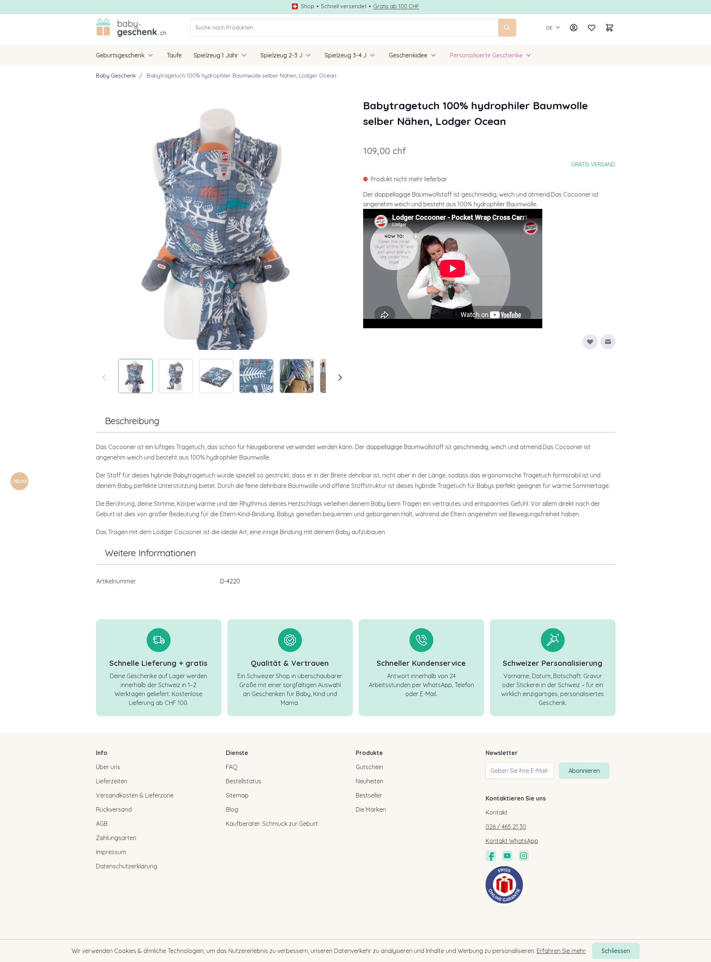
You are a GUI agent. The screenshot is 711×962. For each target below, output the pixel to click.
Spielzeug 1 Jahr (216, 55)
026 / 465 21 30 (506, 826)
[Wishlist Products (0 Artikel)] (592, 28)
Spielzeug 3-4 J (346, 55)
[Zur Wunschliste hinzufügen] (590, 341)
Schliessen (616, 951)
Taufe (174, 55)
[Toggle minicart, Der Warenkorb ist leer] (609, 28)
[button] (19, 481)
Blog (232, 809)
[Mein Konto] (574, 28)
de (549, 27)
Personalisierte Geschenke (486, 55)
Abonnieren (584, 770)
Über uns (108, 767)
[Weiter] (340, 377)
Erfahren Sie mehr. (561, 951)
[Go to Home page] (131, 27)
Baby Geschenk (116, 75)
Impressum (111, 852)
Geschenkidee (408, 55)
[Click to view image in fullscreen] (222, 224)
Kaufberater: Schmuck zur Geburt (272, 823)
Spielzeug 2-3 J (281, 55)
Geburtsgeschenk (120, 55)
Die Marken (371, 809)
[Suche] (507, 28)
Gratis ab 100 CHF (396, 6)
